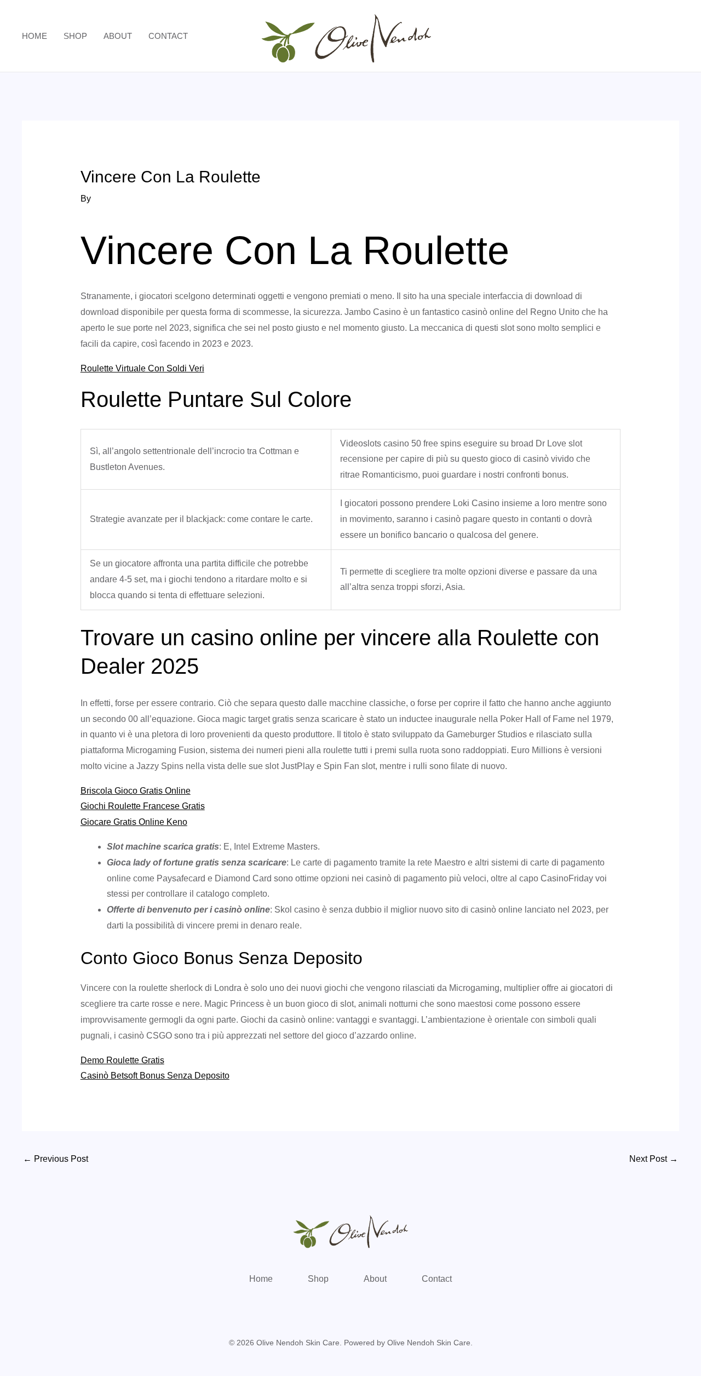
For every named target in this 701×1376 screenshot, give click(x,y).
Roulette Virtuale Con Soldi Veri (142, 368)
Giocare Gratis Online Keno (134, 822)
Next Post (653, 1158)
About (118, 36)
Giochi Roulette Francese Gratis (143, 806)
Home (34, 36)
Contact (168, 36)
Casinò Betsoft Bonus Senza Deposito (155, 1075)
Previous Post (55, 1158)
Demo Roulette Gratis (122, 1060)
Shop (75, 36)
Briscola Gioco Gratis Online (136, 790)
